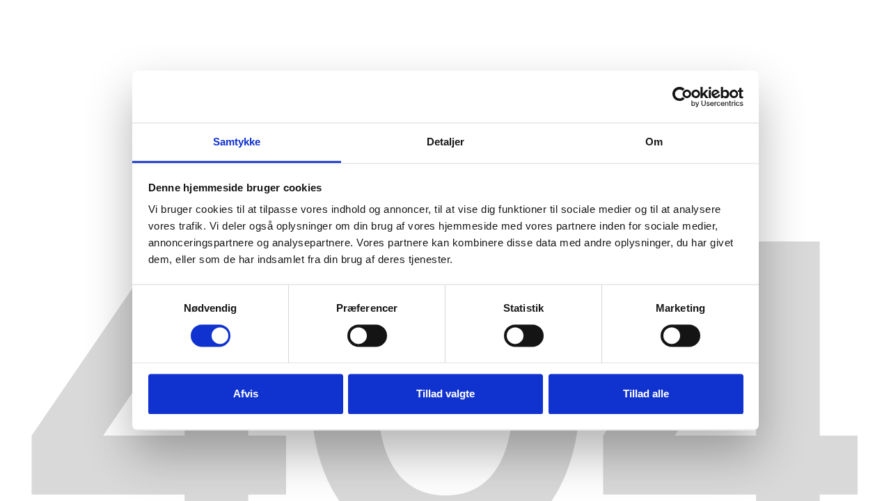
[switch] (367, 336)
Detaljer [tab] (446, 142)
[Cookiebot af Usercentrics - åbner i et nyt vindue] (682, 96)
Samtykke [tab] (237, 142)
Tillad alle (646, 393)
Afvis (245, 393)
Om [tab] (654, 142)
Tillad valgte (445, 393)
